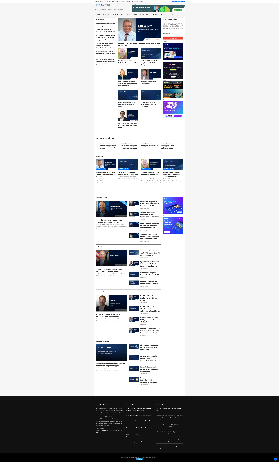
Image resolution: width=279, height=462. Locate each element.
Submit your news (138, 1)
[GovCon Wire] (102, 5)
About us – (99, 430)
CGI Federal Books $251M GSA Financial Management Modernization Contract (104, 45)
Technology (154, 14)
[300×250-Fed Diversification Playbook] (173, 225)
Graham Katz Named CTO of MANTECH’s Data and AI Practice (105, 174)
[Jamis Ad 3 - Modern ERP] (173, 109)
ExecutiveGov (130, 405)
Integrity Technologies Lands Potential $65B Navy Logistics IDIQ (150, 369)
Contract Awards (119, 14)
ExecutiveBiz (160, 405)
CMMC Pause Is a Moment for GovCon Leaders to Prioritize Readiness (149, 225)
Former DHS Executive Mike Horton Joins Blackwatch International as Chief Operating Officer (150, 332)
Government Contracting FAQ (110, 430)
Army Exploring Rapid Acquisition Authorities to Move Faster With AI (108, 147)
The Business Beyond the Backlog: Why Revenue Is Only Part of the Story (110, 221)
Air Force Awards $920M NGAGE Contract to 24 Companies (149, 347)
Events (163, 14)
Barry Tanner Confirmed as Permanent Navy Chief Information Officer (110, 270)
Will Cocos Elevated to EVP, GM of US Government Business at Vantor (127, 125)
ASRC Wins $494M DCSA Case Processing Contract (128, 173)
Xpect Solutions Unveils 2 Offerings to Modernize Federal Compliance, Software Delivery (149, 265)
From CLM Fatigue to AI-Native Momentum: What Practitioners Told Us (149, 204)
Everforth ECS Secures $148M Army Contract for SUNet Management (149, 63)
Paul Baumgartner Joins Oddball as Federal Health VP (150, 174)
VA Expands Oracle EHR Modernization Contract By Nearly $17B (149, 104)
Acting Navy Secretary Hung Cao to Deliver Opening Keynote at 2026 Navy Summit (129, 148)
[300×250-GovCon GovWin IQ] (173, 51)
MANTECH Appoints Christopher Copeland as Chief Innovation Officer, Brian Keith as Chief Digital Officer (150, 311)
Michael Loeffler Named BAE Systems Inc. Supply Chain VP (149, 320)
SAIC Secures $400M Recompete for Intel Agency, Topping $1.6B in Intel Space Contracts (106, 37)
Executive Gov (119, 1)
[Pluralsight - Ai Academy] (173, 70)
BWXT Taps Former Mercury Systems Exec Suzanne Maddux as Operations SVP (127, 83)
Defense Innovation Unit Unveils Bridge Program (138, 415)
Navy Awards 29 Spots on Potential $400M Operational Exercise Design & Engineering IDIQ (149, 381)
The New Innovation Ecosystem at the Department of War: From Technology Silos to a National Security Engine (149, 217)
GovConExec (127, 1)
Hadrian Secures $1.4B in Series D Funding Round (149, 283)
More (169, 14)
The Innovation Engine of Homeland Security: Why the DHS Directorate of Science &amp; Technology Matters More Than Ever (150, 238)
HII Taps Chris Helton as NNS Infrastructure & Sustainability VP (105, 53)
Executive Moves (132, 14)
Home (98, 14)
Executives (106, 14)
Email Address (167, 33)
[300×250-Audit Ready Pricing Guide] (173, 205)
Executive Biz (111, 1)
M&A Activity (144, 14)
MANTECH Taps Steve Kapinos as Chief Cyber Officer (149, 298)
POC (106, 1)
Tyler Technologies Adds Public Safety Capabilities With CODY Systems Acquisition (105, 62)
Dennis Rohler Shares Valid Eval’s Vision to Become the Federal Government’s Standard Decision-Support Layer (169, 418)
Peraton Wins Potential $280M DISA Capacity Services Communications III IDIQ (150, 359)
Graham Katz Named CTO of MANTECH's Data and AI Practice (139, 44)
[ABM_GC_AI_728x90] (158, 8)
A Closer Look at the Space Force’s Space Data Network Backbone (169, 147)
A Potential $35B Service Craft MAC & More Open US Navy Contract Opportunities (150, 254)
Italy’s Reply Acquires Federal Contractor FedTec (150, 274)
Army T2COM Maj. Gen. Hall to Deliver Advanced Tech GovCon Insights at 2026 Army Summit (149, 148)
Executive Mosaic (99, 1)
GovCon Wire (155, 457)
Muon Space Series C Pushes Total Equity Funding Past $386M (126, 104)
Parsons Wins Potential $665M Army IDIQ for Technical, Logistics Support (111, 365)
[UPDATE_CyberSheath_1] (173, 89)
